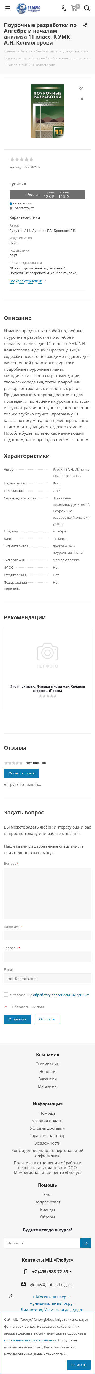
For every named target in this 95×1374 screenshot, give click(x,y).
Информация (48, 1104)
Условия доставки (47, 1128)
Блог (47, 1194)
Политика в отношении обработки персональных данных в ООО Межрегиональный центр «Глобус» (48, 1167)
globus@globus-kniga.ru (52, 1284)
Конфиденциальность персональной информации (47, 1153)
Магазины (48, 1086)
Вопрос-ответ (47, 1202)
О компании (48, 1063)
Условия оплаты (47, 1120)
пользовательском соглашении (30, 1340)
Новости (47, 1071)
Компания (47, 1054)
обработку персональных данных (61, 994)
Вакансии (47, 1078)
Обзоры (47, 1216)
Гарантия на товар (47, 1135)
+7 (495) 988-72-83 (50, 1272)
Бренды (47, 1209)
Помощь (47, 1113)
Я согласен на (49, 994)
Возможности (47, 1143)
